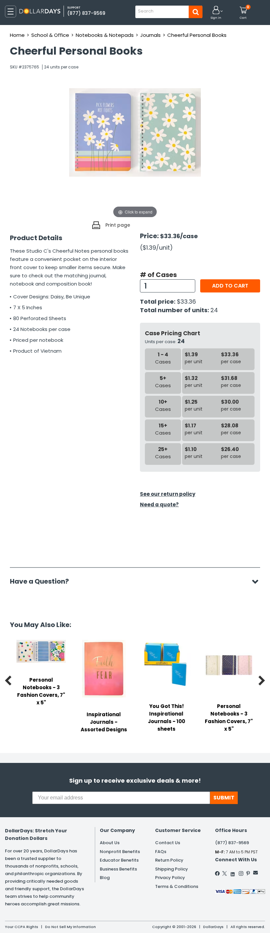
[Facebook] (217, 873)
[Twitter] (225, 873)
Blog (105, 877)
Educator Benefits (119, 860)
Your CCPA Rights (21, 926)
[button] (216, 13)
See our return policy (167, 494)
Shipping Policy (171, 869)
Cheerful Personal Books (197, 35)
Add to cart (230, 286)
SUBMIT (223, 797)
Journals (150, 35)
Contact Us (167, 843)
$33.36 (186, 301)
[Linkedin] (233, 873)
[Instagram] (241, 873)
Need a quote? (159, 504)
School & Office (50, 35)
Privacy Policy (170, 877)
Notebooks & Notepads (105, 35)
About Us (110, 843)
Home (17, 35)
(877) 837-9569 (86, 13)
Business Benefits (118, 869)
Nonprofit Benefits (120, 851)
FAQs (160, 851)
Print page (117, 225)
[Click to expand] (135, 153)
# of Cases (158, 274)
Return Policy (169, 860)
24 (214, 310)
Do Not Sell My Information (70, 926)
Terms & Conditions (176, 886)
